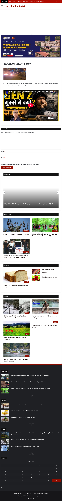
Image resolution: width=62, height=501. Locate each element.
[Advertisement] (31, 21)
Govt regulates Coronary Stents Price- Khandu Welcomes (48, 271)
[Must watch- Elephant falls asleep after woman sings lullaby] (5, 384)
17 (5, 477)
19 (22, 477)
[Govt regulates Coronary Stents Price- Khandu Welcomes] (36, 271)
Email (3, 157)
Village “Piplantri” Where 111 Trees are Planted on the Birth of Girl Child (30, 388)
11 (13, 474)
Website (34, 157)
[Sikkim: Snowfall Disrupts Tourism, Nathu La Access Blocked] (5, 441)
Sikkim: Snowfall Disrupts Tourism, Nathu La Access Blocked (27, 439)
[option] (31, 193)
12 (22, 474)
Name (3, 151)
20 (31, 477)
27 (31, 480)
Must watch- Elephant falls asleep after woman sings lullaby (27, 382)
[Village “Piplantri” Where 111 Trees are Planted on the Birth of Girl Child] (5, 390)
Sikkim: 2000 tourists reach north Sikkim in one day (25, 446)
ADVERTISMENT (31, 34)
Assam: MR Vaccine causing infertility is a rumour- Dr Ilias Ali (27, 404)
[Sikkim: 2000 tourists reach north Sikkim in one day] (5, 448)
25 (14, 480)
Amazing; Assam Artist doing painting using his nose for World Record (30, 375)
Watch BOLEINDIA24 (31, 88)
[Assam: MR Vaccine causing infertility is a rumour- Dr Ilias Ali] (5, 406)
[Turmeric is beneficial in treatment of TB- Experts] (5, 413)
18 (13, 477)
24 (5, 480)
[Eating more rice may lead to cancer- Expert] (5, 419)
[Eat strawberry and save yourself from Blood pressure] (36, 278)
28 (39, 480)
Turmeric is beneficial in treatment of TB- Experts (24, 410)
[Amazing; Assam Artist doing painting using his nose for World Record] (5, 377)
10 (5, 474)
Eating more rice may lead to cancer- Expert (23, 417)
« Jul (2, 487)
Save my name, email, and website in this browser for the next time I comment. (21, 164)
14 (39, 474)
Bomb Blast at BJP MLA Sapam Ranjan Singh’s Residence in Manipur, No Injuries (27, 1)
